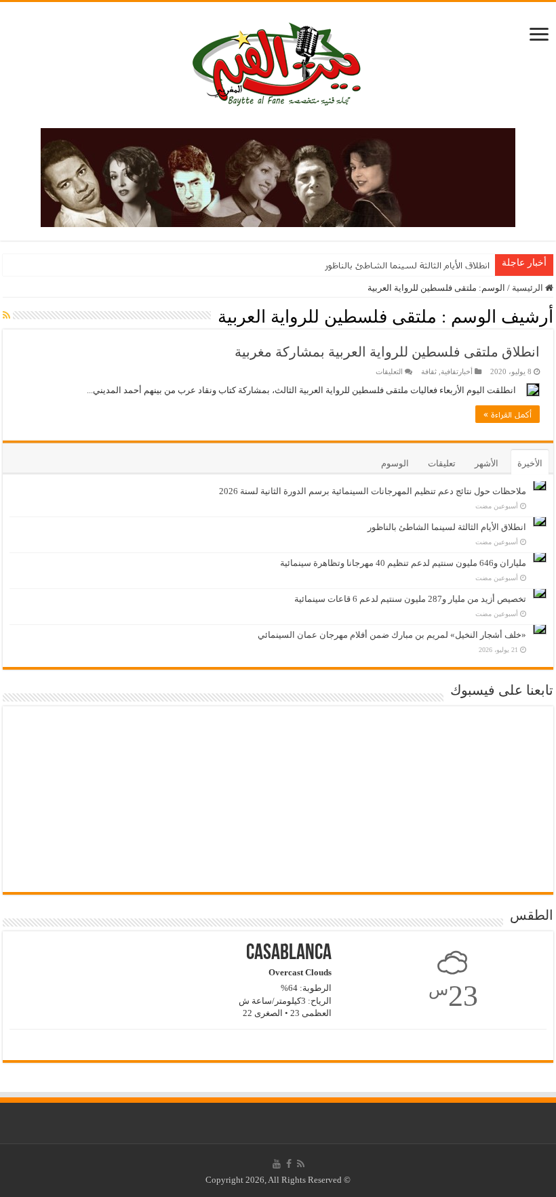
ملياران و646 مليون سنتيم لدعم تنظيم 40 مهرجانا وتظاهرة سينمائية (403, 563)
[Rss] (301, 1164)
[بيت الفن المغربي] (278, 62)
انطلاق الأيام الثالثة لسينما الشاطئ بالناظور (407, 265)
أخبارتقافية (457, 371)
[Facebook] (289, 1164)
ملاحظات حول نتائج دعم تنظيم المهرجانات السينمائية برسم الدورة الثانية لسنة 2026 (372, 491)
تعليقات (442, 463)
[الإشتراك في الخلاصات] (6, 315)
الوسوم (395, 463)
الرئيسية (528, 288)
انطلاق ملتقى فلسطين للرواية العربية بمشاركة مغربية (387, 351)
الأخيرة (529, 463)
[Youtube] (276, 1164)
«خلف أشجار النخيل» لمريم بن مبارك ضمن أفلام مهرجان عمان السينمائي (392, 635)
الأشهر (486, 463)
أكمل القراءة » (507, 414)
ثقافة (429, 371)
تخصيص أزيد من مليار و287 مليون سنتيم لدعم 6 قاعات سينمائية (410, 599)
